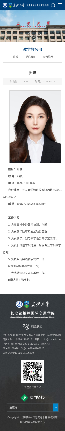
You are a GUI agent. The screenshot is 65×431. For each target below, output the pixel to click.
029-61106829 (26, 352)
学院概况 (30, 56)
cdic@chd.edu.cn (51, 339)
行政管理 (48, 56)
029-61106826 (11, 348)
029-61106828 (36, 348)
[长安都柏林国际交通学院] (38, 5)
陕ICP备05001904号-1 (32, 421)
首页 (15, 56)
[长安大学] (14, 5)
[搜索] (53, 5)
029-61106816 (31, 343)
